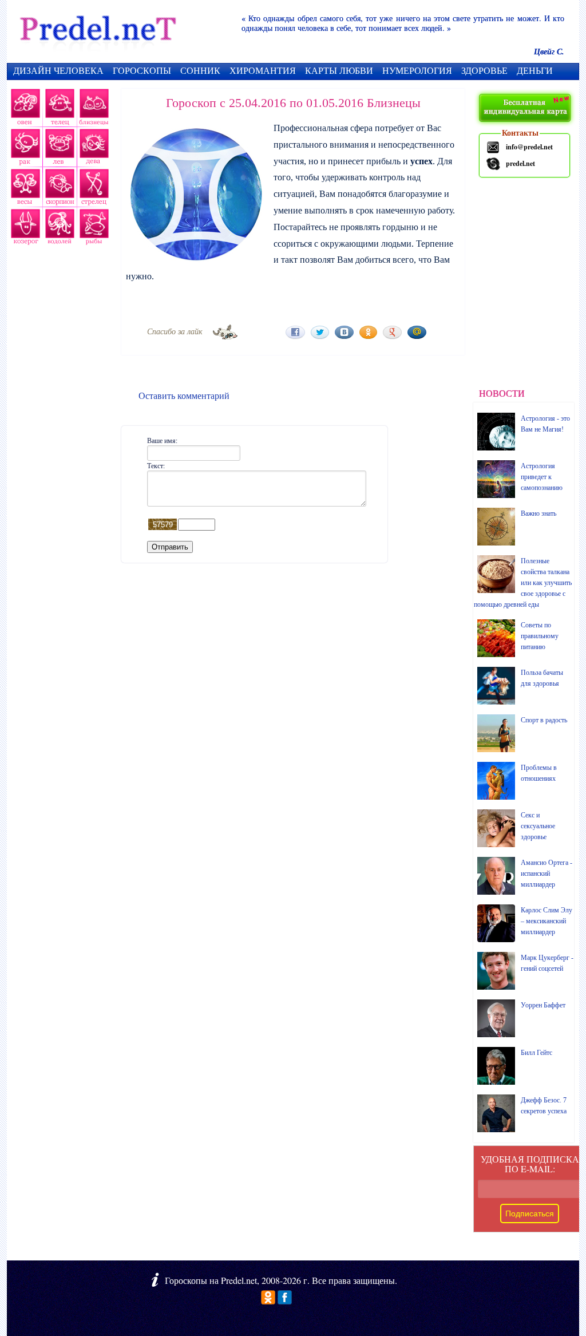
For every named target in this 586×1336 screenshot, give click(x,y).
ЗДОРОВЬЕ (484, 70)
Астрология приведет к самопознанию (542, 477)
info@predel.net (529, 147)
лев (60, 149)
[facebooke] (285, 1301)
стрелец (93, 189)
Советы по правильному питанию (540, 636)
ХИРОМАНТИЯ (262, 70)
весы (24, 189)
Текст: (156, 465)
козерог (24, 229)
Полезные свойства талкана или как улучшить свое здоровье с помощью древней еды (523, 582)
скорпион (58, 189)
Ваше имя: (162, 440)
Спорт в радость (544, 720)
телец (59, 109)
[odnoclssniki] (268, 1301)
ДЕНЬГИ (535, 70)
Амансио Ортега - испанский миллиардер (546, 873)
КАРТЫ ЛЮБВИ (339, 70)
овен (24, 109)
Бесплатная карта (526, 109)
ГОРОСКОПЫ (142, 70)
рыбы (93, 229)
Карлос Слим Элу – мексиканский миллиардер (546, 921)
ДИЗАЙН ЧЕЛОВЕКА (58, 70)
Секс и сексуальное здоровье (538, 826)
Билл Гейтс (536, 1053)
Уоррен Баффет (543, 1005)
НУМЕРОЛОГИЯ (417, 70)
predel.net (520, 163)
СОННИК (200, 70)
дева (95, 149)
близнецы (94, 109)
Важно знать (538, 513)
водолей (58, 229)
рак (24, 149)
